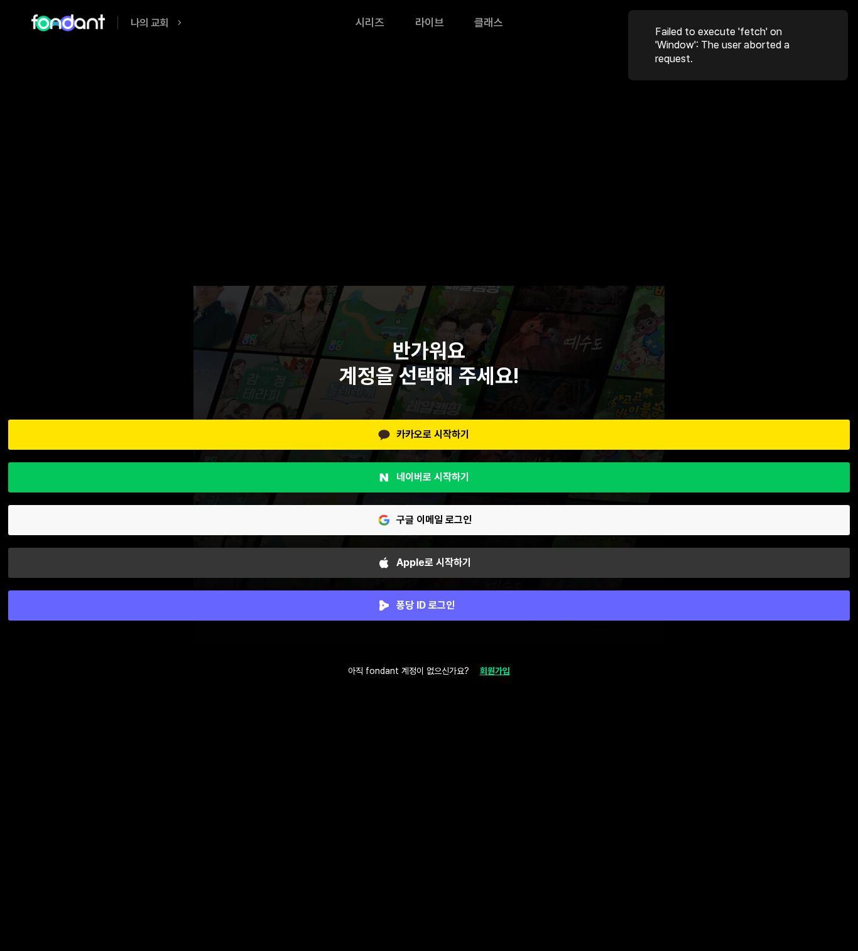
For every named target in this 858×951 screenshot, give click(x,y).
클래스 (488, 22)
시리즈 (370, 22)
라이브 (429, 22)
